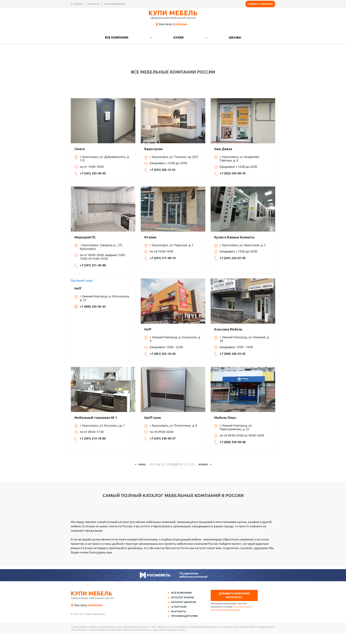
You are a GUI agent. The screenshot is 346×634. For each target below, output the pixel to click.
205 (151, 464)
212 (192, 464)
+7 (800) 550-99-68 (232, 442)
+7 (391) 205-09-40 (93, 173)
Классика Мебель (228, 329)
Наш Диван (223, 149)
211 (186, 464)
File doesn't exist (82, 280)
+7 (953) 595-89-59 (232, 173)
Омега (79, 149)
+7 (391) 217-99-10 (163, 258)
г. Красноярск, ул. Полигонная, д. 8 (173, 425)
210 (180, 464)
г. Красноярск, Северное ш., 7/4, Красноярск (101, 246)
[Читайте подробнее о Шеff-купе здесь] (173, 389)
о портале (77, 4)
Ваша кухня (153, 149)
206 (157, 464)
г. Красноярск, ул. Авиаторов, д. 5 (243, 245)
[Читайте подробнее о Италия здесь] (173, 209)
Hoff (77, 288)
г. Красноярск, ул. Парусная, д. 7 (171, 245)
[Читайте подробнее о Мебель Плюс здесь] (243, 389)
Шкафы (235, 37)
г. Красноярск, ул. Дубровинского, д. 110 (104, 158)
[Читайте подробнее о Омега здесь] (103, 120)
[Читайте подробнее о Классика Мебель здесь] (243, 300)
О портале (179, 606)
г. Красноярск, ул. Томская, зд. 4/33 (174, 156)
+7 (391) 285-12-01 (163, 169)
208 (169, 464)
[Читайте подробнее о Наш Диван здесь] (243, 120)
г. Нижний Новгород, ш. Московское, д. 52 (105, 298)
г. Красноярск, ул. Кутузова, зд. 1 (102, 425)
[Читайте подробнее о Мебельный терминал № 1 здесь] (103, 389)
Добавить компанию (260, 4)
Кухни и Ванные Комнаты (234, 237)
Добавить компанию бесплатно (234, 595)
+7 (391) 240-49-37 (163, 438)
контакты (93, 4)
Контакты (178, 611)
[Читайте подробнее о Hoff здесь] (173, 300)
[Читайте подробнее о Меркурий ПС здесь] (103, 209)
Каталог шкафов (183, 602)
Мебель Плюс (225, 417)
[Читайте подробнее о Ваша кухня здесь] (173, 120)
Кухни (179, 37)
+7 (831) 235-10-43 (163, 353)
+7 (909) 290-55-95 (232, 353)
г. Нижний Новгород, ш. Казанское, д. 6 (175, 339)
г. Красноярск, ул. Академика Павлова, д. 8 (239, 158)
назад (141, 464)
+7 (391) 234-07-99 (232, 258)
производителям (115, 4)
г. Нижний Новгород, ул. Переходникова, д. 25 (236, 427)
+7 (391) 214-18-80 (93, 438)
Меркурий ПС (85, 237)
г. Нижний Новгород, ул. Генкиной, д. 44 (244, 339)
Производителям (184, 616)
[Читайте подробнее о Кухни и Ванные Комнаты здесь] (243, 209)
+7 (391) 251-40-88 (93, 265)
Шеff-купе (152, 417)
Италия (150, 237)
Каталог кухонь (182, 597)
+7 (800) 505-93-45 (93, 306)
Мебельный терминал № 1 (95, 417)
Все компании (116, 37)
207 (163, 464)
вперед (203, 464)
